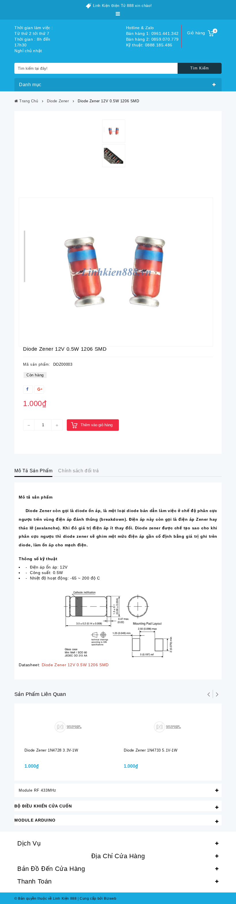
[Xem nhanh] (73, 738)
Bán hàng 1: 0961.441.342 (152, 33)
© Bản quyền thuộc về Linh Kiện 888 (45, 899)
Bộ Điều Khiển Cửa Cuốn (43, 806)
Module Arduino (35, 820)
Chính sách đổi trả (78, 470)
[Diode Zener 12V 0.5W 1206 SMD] (115, 272)
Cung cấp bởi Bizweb (97, 899)
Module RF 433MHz (37, 790)
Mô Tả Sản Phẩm (33, 470)
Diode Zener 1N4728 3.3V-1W (51, 750)
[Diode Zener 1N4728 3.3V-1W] (68, 726)
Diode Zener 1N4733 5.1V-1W (151, 750)
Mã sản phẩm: (36, 364)
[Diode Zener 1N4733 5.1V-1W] (167, 726)
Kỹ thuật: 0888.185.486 (149, 45)
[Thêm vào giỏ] (62, 738)
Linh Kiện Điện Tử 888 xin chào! (122, 5)
